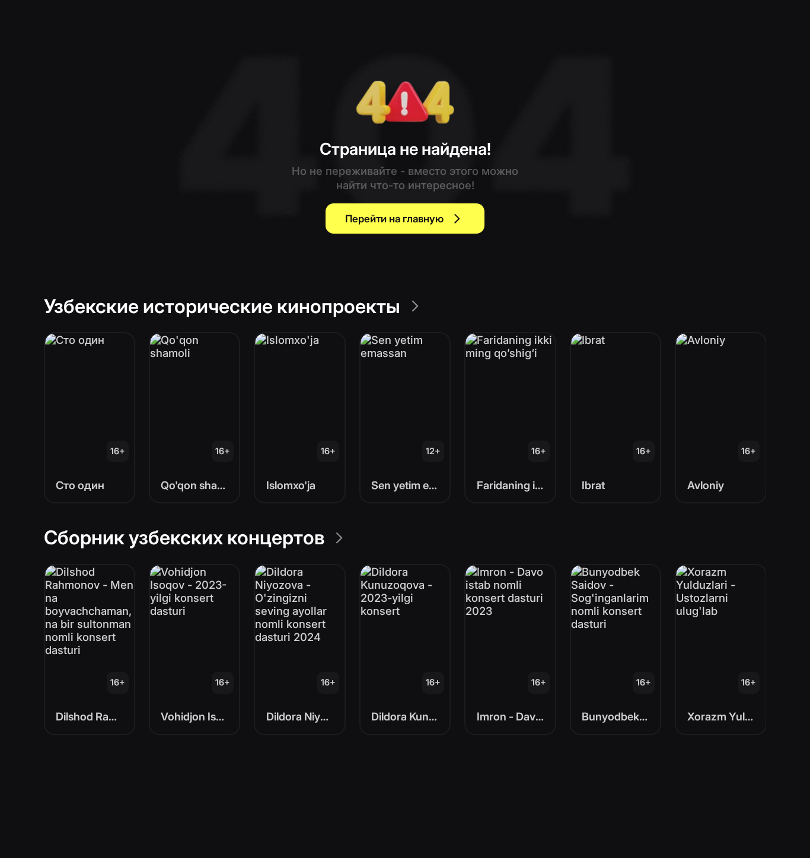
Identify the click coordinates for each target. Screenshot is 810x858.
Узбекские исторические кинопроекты (222, 306)
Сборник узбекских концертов (184, 537)
